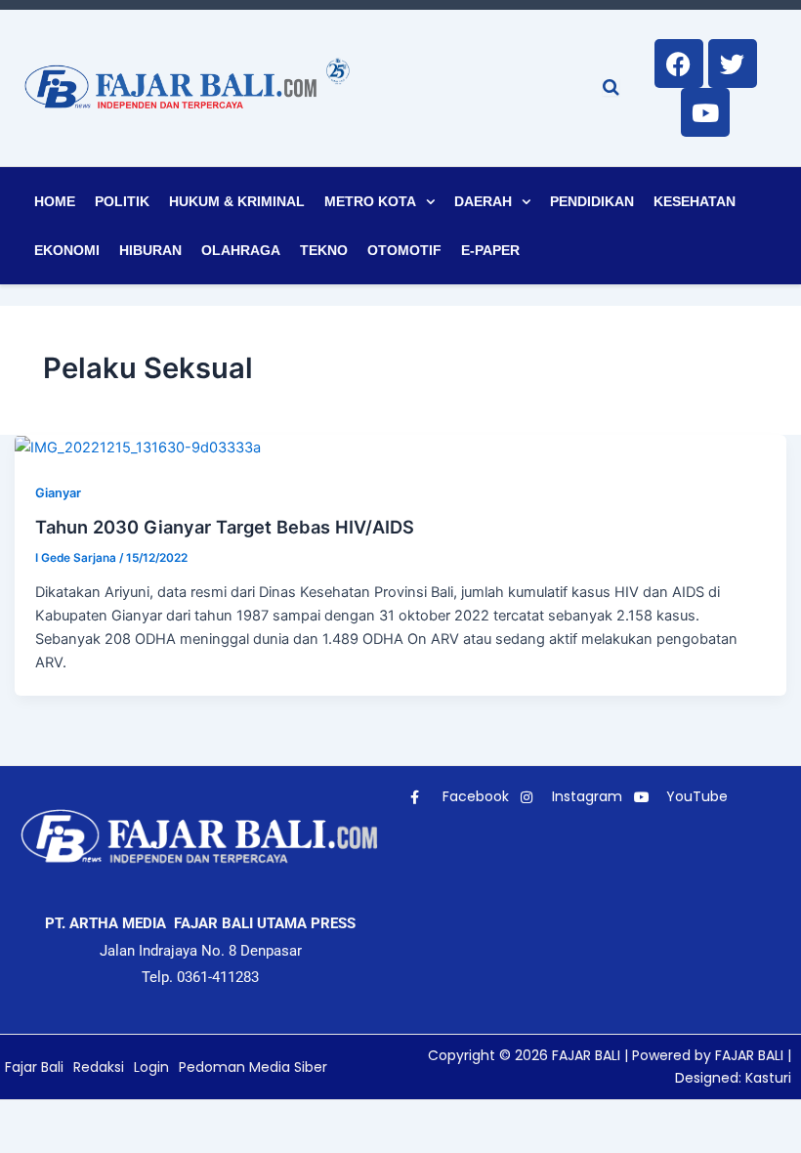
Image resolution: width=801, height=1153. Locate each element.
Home (54, 201)
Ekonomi (67, 250)
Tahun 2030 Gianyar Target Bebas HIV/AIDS (224, 526)
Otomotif (404, 250)
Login (151, 1067)
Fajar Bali (34, 1067)
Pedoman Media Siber (253, 1067)
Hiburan (150, 250)
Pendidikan (592, 201)
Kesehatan (694, 201)
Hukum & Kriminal (237, 201)
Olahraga (240, 250)
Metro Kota (370, 201)
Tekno (324, 250)
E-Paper (490, 250)
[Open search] (611, 87)
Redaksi (98, 1067)
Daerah (483, 201)
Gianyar (58, 493)
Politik (122, 201)
